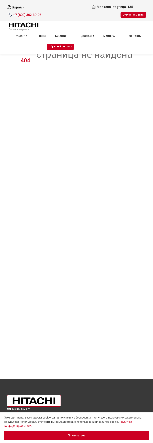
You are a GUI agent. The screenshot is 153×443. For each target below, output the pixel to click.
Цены (42, 36)
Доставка (87, 36)
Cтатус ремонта (133, 15)
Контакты (135, 36)
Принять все (76, 435)
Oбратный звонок (60, 46)
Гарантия (61, 36)
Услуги (20, 36)
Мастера (109, 36)
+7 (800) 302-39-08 (27, 15)
